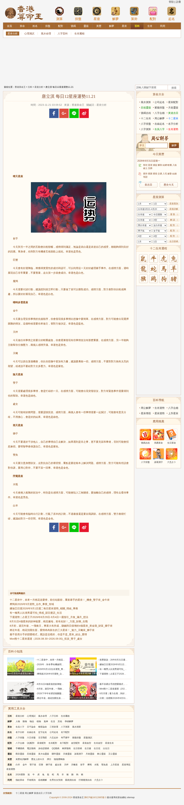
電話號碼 (31, 748)
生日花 (97, 748)
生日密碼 (77, 748)
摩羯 (89, 764)
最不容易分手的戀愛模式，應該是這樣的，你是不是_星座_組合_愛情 (48, 634)
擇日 (49, 759)
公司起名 (54, 732)
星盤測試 (88, 737)
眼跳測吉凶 (70, 780)
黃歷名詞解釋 (22, 759)
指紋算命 (20, 780)
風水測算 (76, 727)
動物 (25, 721)
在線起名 (31, 732)
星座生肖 (109, 743)
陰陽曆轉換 (59, 759)
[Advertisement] (92, 60)
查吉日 (148, 184)
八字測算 (65, 727)
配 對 (172, 225)
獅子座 (49, 764)
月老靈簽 (90, 754)
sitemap (131, 797)
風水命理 (46, 33)
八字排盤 (20, 737)
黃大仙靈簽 (43, 754)
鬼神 (46, 721)
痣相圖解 (42, 780)
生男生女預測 (56, 780)
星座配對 (41, 743)
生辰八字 (20, 727)
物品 (32, 721)
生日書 (88, 748)
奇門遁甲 (65, 737)
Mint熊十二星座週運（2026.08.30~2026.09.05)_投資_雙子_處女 (46, 638)
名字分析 (20, 732)
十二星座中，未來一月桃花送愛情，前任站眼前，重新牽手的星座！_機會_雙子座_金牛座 (60, 599)
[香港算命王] (24, 5)
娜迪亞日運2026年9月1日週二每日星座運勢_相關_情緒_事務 (44, 608)
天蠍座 (74, 764)
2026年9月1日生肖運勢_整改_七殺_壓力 (56, 669)
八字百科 (63, 33)
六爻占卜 (98, 780)
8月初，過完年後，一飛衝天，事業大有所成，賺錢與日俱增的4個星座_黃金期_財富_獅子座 (61, 625)
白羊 (18, 764)
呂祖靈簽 (31, 754)
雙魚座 (104, 764)
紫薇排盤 (76, 737)
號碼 (10, 748)
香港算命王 (20, 87)
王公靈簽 (112, 754)
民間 (10, 780)
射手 (82, 764)
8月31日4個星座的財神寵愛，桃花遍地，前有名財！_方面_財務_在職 (49, 621)
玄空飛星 (42, 737)
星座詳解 (173, 209)
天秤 (66, 764)
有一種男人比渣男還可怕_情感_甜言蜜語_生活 (36, 612)
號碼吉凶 (146, 113)
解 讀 (172, 220)
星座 (97, 19)
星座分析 (13, 33)
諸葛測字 (78, 754)
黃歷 (10, 759)
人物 (18, 721)
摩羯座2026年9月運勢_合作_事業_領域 (32, 604)
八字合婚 (20, 743)
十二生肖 (146, 118)
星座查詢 (173, 203)
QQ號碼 (55, 748)
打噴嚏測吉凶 (85, 780)
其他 (60, 721)
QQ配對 (30, 743)
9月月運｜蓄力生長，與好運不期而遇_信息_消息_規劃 (126, 693)
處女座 (58, 764)
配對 (153, 19)
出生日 (106, 748)
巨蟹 (41, 764)
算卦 (134, 19)
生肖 (10, 774)
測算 (59, 19)
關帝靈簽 (56, 754)
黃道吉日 (173, 113)
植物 (39, 721)
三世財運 (54, 727)
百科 (30, 87)
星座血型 (86, 743)
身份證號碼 (43, 748)
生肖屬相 (79, 33)
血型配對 (75, 743)
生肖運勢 (173, 129)
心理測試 (29, 33)
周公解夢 (160, 118)
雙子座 (33, 764)
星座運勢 (10, 769)
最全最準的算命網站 (116, 797)
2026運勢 (20, 774)
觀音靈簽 (20, 754)
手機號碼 (20, 748)
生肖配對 (53, 743)
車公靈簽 (101, 754)
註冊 (178, 1)
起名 (171, 19)
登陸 (171, 1)
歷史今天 (169, 184)
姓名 (10, 732)
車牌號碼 (66, 748)
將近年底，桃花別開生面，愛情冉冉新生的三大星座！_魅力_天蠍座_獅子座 (52, 630)
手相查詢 (31, 780)
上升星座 (115, 764)
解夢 (115, 19)
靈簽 (10, 754)
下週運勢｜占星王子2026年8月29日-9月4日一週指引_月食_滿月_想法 (49, 617)
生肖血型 (98, 743)
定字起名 (42, 732)
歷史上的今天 (37, 759)
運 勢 (172, 214)
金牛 (25, 764)
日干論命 (31, 727)
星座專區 (126, 764)
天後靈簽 (67, 754)
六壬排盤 (31, 737)
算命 (10, 727)
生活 (53, 721)
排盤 (78, 19)
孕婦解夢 (69, 721)
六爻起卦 (54, 737)
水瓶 (96, 764)
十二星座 (173, 118)
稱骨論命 (42, 727)
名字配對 (65, 732)
